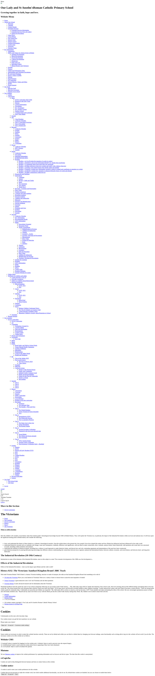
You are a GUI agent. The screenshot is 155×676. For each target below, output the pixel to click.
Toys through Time (24, 405)
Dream (13, 145)
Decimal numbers (20, 196)
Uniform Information (14, 43)
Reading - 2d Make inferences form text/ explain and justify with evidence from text (42, 166)
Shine (13, 98)
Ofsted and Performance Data (16, 70)
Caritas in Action (20, 368)
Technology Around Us (21, 326)
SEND (10, 83)
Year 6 (17, 387)
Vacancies (11, 46)
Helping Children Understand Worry (29, 308)
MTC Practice (19, 148)
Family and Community (25, 371)
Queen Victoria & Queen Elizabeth (28, 411)
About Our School (9, 22)
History (17, 142)
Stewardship (22, 379)
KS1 (16, 452)
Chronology (18, 390)
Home (6, 20)
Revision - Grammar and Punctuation (25, 188)
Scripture (17, 365)
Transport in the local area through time (30, 431)
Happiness (18, 298)
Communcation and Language (23, 112)
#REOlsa (17, 366)
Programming (19, 331)
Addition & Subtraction (29, 230)
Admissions (11, 51)
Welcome (10, 24)
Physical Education (16, 476)
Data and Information (21, 329)
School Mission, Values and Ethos (17, 82)
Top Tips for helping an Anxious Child (30, 310)
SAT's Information (20, 221)
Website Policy (8, 598)
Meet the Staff (12, 88)
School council (12, 41)
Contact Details (12, 27)
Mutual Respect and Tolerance (20, 66)
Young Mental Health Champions (24, 347)
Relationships (19, 352)
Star (12, 117)
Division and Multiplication (23, 201)
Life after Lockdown (17, 279)
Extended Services (13, 28)
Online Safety (12, 274)
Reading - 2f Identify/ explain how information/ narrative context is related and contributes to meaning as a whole (51, 169)
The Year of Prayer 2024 (26, 361)
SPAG (17, 268)
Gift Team (11, 483)
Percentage (18, 211)
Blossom (13, 127)
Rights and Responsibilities (26, 374)
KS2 (20, 287)
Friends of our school (14, 91)
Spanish (17, 135)
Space (20, 182)
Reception (18, 402)
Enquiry (17, 394)
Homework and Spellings (22, 174)
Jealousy (17, 303)
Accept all (10, 625)
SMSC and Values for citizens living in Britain (21, 53)
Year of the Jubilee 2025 (22, 358)
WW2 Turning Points (25, 441)
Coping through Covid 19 (18, 277)
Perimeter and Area (20, 208)
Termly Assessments (24, 227)
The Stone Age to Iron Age (26, 423)
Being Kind (22, 300)
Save (16, 674)
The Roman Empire (24, 426)
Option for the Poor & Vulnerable (28, 376)
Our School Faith (13, 481)
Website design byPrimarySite (13, 604)
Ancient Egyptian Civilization (27, 429)
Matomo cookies (10, 654)
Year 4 (17, 384)
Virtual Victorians (9, 580)
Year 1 (17, 408)
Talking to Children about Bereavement (22, 281)
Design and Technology (18, 335)
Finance (10, 69)
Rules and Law (15, 62)
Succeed (13, 214)
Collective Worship (20, 120)
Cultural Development (17, 59)
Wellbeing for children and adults (17, 276)
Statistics (24, 243)
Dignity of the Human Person (27, 369)
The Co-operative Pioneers (26, 420)
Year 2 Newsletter (20, 124)
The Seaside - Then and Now (27, 407)
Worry (17, 306)
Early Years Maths (20, 114)
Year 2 (17, 415)
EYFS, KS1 (22, 285)
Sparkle (13, 116)
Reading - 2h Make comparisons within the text (32, 172)
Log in (6, 486)
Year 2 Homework (20, 125)
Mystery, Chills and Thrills (26, 180)
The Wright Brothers (24, 410)
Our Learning (8, 318)
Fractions (17, 205)
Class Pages (11, 96)
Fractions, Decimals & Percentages (32, 235)
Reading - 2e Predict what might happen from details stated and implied (39, 167)
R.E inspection (12, 80)
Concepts (17, 392)
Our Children (8, 93)
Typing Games (19, 332)
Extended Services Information (20, 30)
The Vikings (22, 185)
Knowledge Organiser (25, 224)
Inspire (13, 151)
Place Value (18, 190)
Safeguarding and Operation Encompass (19, 72)
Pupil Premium (12, 78)
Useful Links (11, 45)
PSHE (13, 344)
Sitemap (6, 594)
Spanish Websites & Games (23, 272)
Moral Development (17, 56)
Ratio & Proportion (24, 251)
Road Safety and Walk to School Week (26, 345)
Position (17, 209)
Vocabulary (18, 462)
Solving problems (20, 203)
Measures (17, 200)
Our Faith (7, 479)
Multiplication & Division (29, 229)
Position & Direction (28, 240)
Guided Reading (19, 455)
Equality (10, 67)
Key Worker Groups (21, 109)
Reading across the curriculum (23, 400)
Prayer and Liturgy (20, 360)
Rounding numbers (20, 195)
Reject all (3, 625)
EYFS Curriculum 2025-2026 (23, 99)
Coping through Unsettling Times (28, 311)
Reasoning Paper (23, 226)
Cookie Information (9, 596)
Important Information (21, 156)
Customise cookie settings (22, 625)
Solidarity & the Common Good (28, 373)
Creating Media (19, 327)
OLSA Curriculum (13, 319)
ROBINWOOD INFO (21, 158)
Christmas (21, 177)
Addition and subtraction (22, 198)
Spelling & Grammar (21, 260)
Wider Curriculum (20, 395)
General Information (21, 104)
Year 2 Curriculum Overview (23, 122)
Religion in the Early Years (22, 101)
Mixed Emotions (19, 284)
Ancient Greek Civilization (26, 442)
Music (17, 133)
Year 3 (17, 382)
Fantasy (21, 179)
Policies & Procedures (17, 33)
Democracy (14, 61)
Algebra (24, 232)
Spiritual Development (17, 54)
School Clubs (12, 40)
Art (12, 323)
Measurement (26, 237)
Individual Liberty (16, 64)
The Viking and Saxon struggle (27, 436)
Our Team (7, 87)
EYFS (17, 449)
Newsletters (18, 106)
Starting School (19, 111)
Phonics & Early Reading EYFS (24, 450)
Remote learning (12, 316)
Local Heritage (19, 399)
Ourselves (21, 403)
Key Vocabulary (19, 108)
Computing (18, 143)
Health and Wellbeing (21, 355)
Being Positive (23, 302)
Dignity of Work (23, 377)
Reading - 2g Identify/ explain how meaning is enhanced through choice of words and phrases (45, 171)
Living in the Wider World (22, 353)
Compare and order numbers (23, 193)
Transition (14, 314)
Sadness (17, 293)
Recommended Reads (21, 219)
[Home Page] (1, 3)
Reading (17, 159)
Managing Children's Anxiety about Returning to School (35, 313)
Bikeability (18, 350)
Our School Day (12, 38)
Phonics (17, 447)
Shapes (17, 206)
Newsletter (18, 154)
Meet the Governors (13, 90)
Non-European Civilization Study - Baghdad (31, 444)
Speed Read (18, 175)
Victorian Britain (9, 583)
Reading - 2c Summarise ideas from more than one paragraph (36, 164)
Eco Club (17, 339)
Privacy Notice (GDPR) (15, 75)
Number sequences (20, 192)
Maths (17, 140)
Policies (10, 77)
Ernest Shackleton (24, 424)
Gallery (10, 95)
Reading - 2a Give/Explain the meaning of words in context (35, 161)
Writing (17, 468)
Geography (18, 137)
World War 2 (22, 187)
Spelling (17, 132)
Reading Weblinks (20, 271)
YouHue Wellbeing (20, 348)
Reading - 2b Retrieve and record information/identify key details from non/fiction (42, 163)
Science (17, 138)
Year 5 (17, 386)
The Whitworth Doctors (25, 418)
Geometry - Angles (27, 234)
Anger (17, 289)
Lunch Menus (12, 36)
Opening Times (12, 48)
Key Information (9, 49)
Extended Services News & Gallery (21, 32)
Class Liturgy (22, 363)
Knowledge (18, 397)
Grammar (17, 470)
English (17, 130)
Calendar (10, 25)
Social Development (17, 57)
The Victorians (23, 184)
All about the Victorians (11, 577)
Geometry (21, 250)
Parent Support (12, 85)
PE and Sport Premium (14, 74)
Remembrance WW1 (25, 416)
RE (12, 356)
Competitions (19, 471)
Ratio (23, 242)
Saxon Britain (22, 434)
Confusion (18, 305)
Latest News (11, 35)
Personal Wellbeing (16, 282)
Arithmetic (22, 247)
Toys (20, 413)
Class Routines (19, 119)
